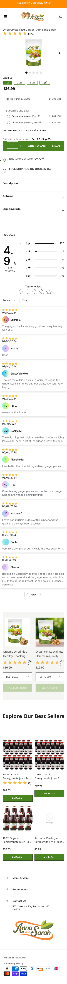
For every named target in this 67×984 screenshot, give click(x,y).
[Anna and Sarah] (32, 16)
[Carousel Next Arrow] (59, 53)
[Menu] (5, 16)
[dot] (26, 72)
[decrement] (5, 146)
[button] (60, 16)
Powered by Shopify (13, 963)
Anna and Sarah (11, 958)
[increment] (20, 146)
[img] (15, 33)
